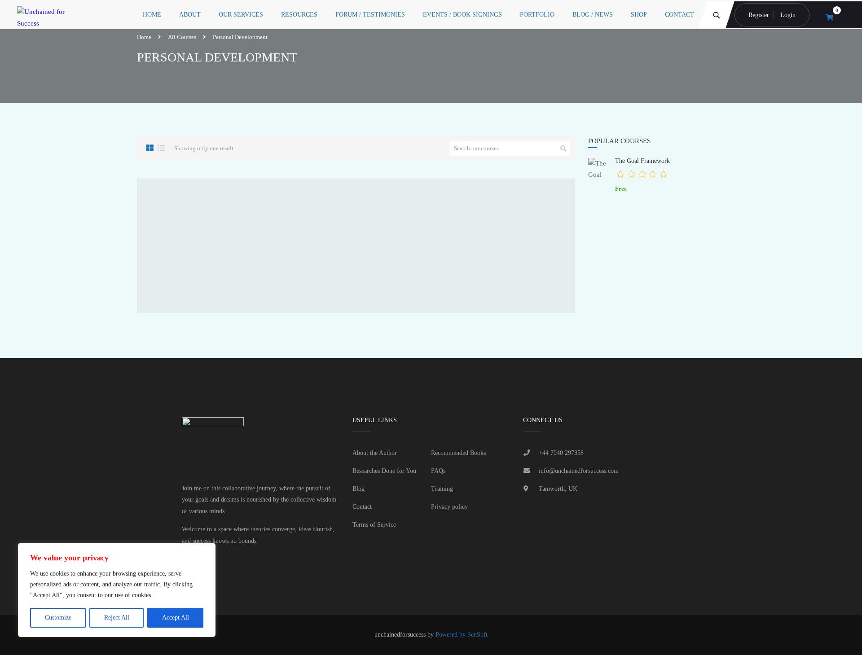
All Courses (182, 37)
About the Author (374, 453)
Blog (358, 488)
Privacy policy (449, 506)
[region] (117, 590)
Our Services (241, 14)
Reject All (116, 617)
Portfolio (537, 14)
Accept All (175, 617)
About (190, 14)
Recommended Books (458, 453)
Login (788, 14)
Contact (679, 14)
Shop (639, 14)
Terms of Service (374, 524)
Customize (58, 617)
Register (758, 14)
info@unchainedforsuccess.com (579, 470)
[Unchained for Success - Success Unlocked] (48, 14)
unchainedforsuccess (400, 634)
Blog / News (592, 14)
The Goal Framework (642, 160)
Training (442, 488)
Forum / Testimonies (370, 14)
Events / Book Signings (462, 14)
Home (152, 14)
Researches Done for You (384, 470)
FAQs (438, 470)
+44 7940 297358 (561, 453)
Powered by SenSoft (461, 634)
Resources (299, 14)
